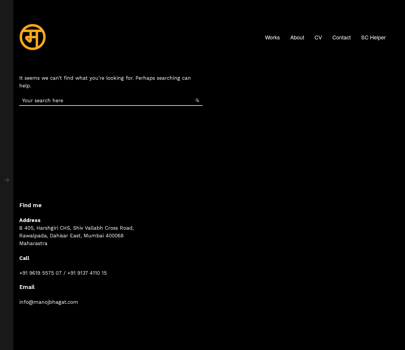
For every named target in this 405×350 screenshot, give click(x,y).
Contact (341, 37)
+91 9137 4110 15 (87, 273)
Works (272, 37)
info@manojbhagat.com (48, 302)
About (297, 37)
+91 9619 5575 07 (40, 273)
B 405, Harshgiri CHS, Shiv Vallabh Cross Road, (76, 228)
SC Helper (373, 37)
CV (318, 37)
